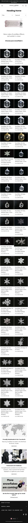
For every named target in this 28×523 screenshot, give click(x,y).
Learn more (14, 446)
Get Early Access (14, 497)
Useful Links (5, 506)
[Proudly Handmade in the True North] (14, 430)
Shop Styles (5, 502)
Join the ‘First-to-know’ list (12, 510)
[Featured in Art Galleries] (14, 456)
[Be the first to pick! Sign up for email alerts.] (14, 484)
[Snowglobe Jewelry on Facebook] (23, 514)
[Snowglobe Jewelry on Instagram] (26, 514)
